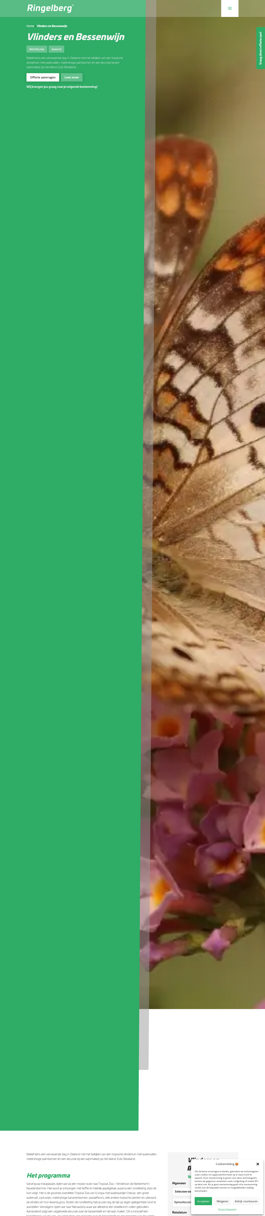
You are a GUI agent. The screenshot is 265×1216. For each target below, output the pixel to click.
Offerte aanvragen (43, 77)
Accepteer (203, 1201)
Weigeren (222, 1201)
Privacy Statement (227, 1209)
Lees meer (72, 77)
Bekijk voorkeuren (246, 1201)
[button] (258, 1164)
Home (30, 26)
